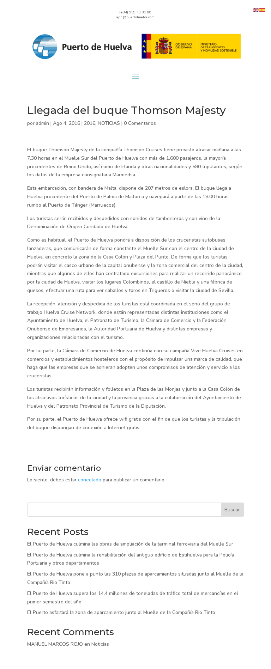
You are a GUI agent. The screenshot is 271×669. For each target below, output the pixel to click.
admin (42, 123)
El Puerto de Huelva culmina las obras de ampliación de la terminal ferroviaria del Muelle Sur (130, 544)
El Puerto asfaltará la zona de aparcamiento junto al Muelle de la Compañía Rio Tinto (121, 612)
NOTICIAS (109, 123)
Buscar (232, 509)
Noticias (100, 644)
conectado (89, 479)
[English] (256, 9)
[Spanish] (262, 9)
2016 (89, 123)
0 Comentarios (140, 123)
